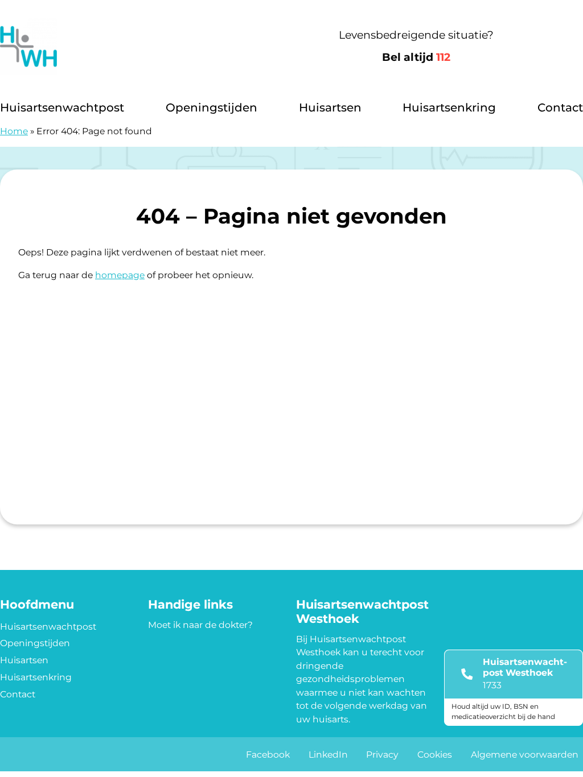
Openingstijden (211, 107)
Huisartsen (330, 107)
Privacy (382, 754)
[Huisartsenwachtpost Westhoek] (125, 46)
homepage (120, 275)
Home (14, 131)
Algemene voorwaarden (524, 754)
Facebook (268, 754)
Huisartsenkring (449, 107)
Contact (560, 107)
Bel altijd (416, 57)
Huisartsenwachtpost (62, 107)
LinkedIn (328, 754)
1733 (492, 685)
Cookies (434, 754)
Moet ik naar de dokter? (200, 624)
